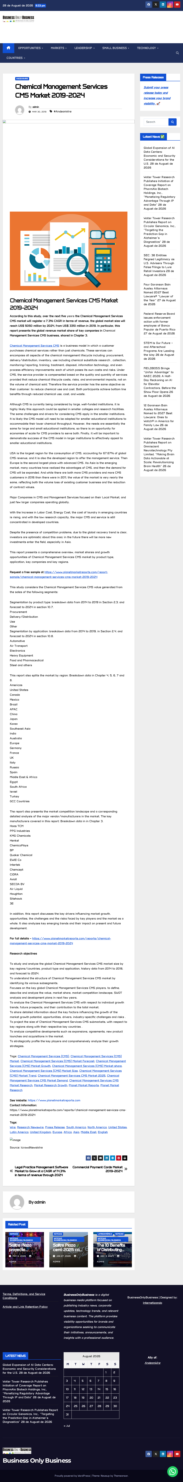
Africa (68, 1132)
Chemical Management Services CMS (34, 345)
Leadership (84, 48)
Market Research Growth (50, 1085)
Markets (58, 48)
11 (75, 1389)
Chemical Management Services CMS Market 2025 (71, 1075)
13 (91, 1389)
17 (67, 1397)
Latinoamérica (105, 1234)
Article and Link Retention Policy (25, 1306)
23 (115, 1397)
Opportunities (29, 48)
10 (67, 1389)
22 (107, 1397)
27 (91, 1406)
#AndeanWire (62, 111)
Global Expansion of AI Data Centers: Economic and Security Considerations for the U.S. (159, 155)
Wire (13, 1127)
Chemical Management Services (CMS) (43, 1056)
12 (83, 1389)
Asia (76, 1132)
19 (83, 1397)
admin (36, 106)
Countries (15, 58)
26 (83, 1406)
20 (91, 1397)
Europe (57, 1132)
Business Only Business (37, 1460)
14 (99, 1389)
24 (68, 1406)
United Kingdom (40, 1132)
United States (117, 1127)
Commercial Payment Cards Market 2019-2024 (98, 1169)
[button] (177, 53)
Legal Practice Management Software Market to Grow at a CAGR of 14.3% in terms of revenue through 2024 (41, 1171)
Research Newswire (30, 1127)
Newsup (105, 1475)
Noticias (14, 1234)
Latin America (19, 1132)
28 (99, 1406)
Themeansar (121, 1475)
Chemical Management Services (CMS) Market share (87, 1066)
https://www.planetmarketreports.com (54, 1100)
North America (97, 1127)
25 (75, 1406)
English (103, 1132)
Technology (147, 48)
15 (106, 1389)
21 (99, 1397)
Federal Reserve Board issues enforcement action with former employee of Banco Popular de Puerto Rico (159, 321)
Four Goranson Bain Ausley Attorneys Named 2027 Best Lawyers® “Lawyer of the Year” (158, 292)
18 (75, 1397)
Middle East (88, 1132)
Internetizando (152, 1302)
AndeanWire (22, 78)
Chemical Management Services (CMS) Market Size (44, 1070)
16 (114, 1389)
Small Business (115, 48)
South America (76, 1127)
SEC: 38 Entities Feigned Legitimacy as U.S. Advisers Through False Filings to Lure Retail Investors (159, 263)
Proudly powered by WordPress (73, 1475)
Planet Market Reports (84, 1085)
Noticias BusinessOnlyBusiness (21, 1239)
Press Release (55, 1127)
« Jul (67, 1425)
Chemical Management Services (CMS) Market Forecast (57, 1061)
